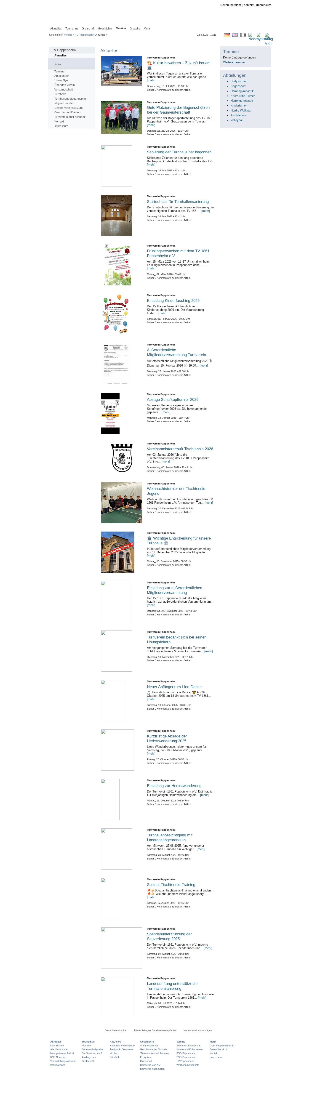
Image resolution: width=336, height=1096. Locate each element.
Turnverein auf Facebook (69, 117)
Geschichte (147, 1041)
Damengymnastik (242, 91)
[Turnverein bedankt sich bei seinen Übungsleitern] (121, 651)
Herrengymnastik (242, 100)
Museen (86, 1045)
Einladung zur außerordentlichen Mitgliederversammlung (174, 590)
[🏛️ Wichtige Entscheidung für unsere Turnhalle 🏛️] (121, 552)
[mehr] (151, 80)
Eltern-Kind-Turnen (243, 96)
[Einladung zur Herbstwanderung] (121, 799)
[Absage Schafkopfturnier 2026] (121, 413)
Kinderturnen (239, 105)
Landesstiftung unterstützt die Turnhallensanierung (172, 986)
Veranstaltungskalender (63, 1061)
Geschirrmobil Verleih (67, 112)
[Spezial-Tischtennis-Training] (121, 898)
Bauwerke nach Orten (152, 1068)
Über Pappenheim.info (222, 1045)
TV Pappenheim (84, 34)
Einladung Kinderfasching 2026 (173, 300)
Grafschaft (88, 1061)
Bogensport (238, 86)
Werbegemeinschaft (187, 1065)
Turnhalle (60, 94)
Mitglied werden (64, 103)
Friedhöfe (115, 1057)
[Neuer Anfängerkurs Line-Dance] (121, 700)
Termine (59, 71)
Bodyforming (239, 81)
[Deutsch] (227, 35)
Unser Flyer (61, 80)
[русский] (263, 39)
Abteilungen (61, 75)
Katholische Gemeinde (122, 1045)
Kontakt (248, 5)
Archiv (57, 64)
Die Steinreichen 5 (92, 1053)
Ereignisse (146, 1057)
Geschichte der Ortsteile (153, 1049)
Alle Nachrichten (59, 1049)
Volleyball (237, 120)
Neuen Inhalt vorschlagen (198, 1030)
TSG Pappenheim (186, 1057)
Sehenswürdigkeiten (93, 1049)
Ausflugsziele (89, 1057)
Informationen (57, 1065)
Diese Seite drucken (116, 1030)
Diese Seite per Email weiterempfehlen (155, 1030)
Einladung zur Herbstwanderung (174, 785)
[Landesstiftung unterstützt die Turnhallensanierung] (121, 997)
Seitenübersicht (230, 5)
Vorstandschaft (63, 89)
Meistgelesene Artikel (62, 1053)
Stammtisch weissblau (188, 1045)
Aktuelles (60, 55)
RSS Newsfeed (58, 1057)
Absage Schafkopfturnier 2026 (172, 399)
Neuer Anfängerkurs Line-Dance (174, 686)
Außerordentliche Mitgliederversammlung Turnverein (176, 352)
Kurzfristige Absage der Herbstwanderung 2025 (167, 738)
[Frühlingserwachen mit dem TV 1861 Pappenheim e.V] (121, 264)
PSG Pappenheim (186, 1053)
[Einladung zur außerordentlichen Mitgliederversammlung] (121, 601)
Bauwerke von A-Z (150, 1065)
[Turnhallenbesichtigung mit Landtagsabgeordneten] (121, 849)
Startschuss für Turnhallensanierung (178, 201)
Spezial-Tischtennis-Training (171, 884)
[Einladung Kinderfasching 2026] (121, 314)
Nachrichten (57, 1045)
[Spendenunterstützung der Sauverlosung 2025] (121, 947)
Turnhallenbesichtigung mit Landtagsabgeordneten (169, 837)
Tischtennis (238, 115)
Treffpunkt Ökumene (121, 1049)
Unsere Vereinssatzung (68, 107)
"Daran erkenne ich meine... (155, 1053)
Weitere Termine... (235, 62)
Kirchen (114, 1053)
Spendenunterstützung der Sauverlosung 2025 (169, 936)
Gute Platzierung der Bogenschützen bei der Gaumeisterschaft (178, 109)
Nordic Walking (241, 110)
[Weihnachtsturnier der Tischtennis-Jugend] (121, 502)
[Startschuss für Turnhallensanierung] (121, 215)
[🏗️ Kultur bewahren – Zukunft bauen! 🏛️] (121, 71)
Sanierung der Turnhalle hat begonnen (179, 152)
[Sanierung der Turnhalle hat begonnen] (121, 165)
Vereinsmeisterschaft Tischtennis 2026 (180, 449)
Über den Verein (64, 85)
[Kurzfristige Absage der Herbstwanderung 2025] (121, 750)
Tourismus (88, 1041)
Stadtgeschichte (149, 1045)
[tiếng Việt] (269, 43)
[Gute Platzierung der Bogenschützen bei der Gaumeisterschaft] (121, 117)
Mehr (213, 1041)
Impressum (263, 5)
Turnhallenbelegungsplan (70, 98)
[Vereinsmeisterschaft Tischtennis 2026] (121, 457)
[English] (235, 35)
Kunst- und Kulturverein (189, 1049)
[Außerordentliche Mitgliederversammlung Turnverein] (121, 363)
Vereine (68, 34)
